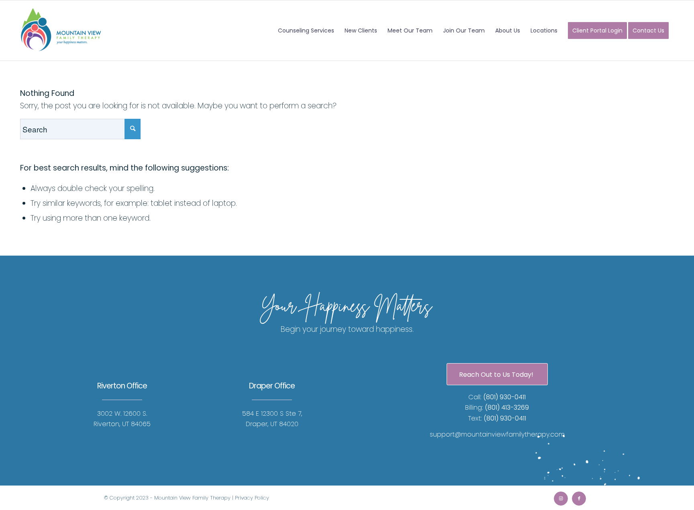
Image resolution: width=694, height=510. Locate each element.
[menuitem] (306, 30)
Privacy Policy (252, 498)
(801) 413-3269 (507, 407)
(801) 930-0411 (504, 397)
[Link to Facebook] (579, 499)
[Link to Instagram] (561, 499)
